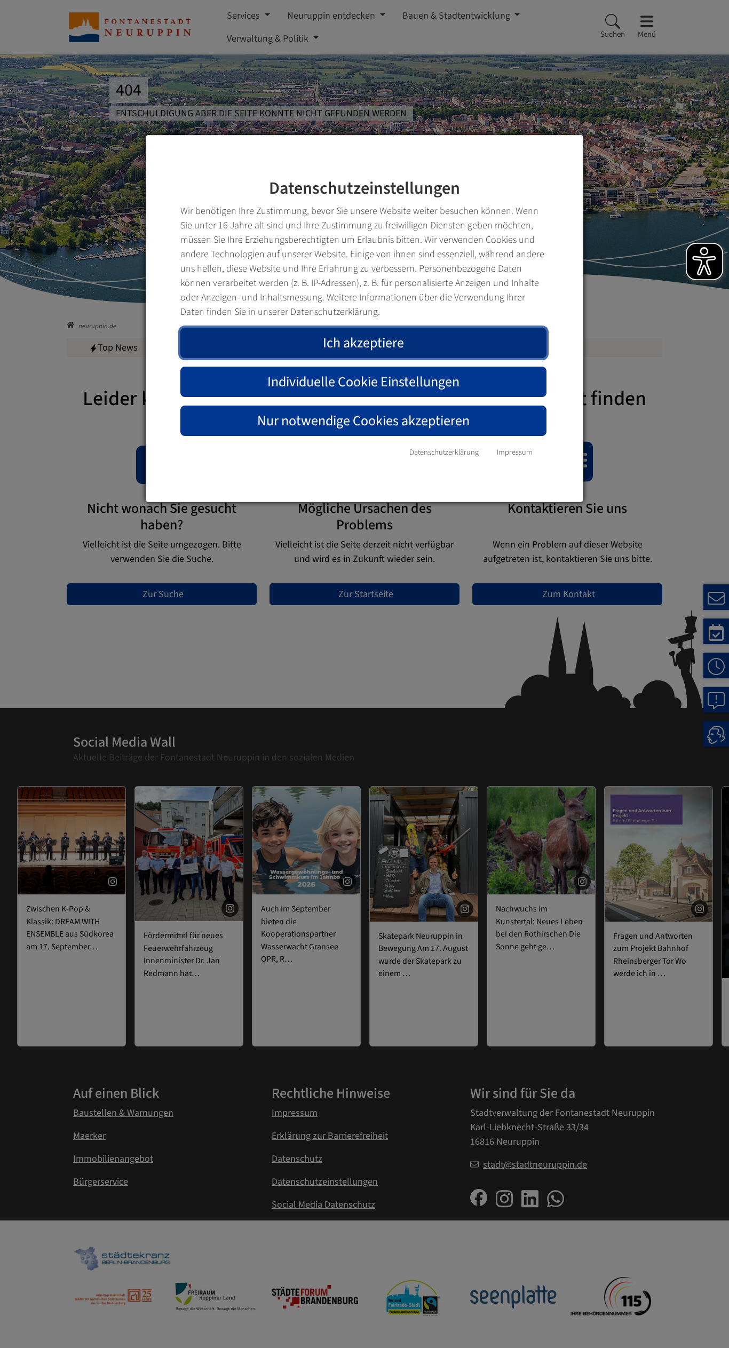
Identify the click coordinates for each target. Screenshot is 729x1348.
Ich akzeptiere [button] (363, 343)
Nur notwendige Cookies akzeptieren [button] (363, 421)
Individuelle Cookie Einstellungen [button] (363, 382)
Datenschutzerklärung (444, 452)
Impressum (515, 452)
